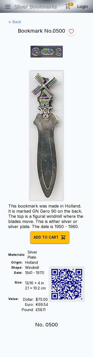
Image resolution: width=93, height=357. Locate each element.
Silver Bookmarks (35, 6)
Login (82, 6)
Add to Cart (46, 237)
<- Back (14, 22)
